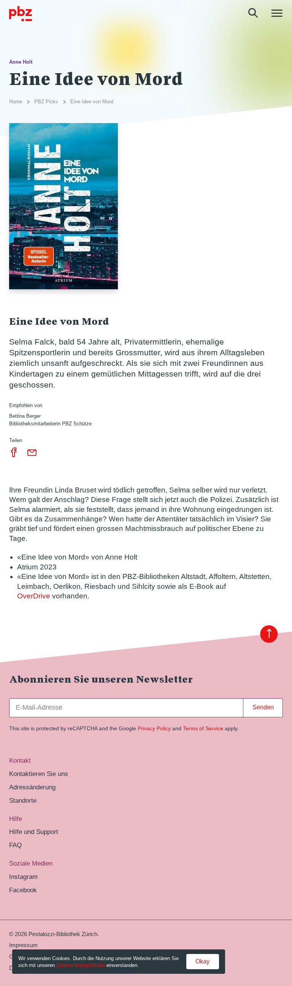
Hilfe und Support (33, 831)
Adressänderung (32, 787)
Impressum (23, 945)
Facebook (23, 890)
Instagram (23, 876)
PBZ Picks (46, 101)
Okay (202, 961)
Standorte (22, 800)
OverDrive (33, 596)
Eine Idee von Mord (91, 101)
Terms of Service (203, 728)
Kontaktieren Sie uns (38, 774)
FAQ (15, 845)
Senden (263, 707)
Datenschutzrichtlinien (80, 965)
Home (15, 101)
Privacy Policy (154, 728)
